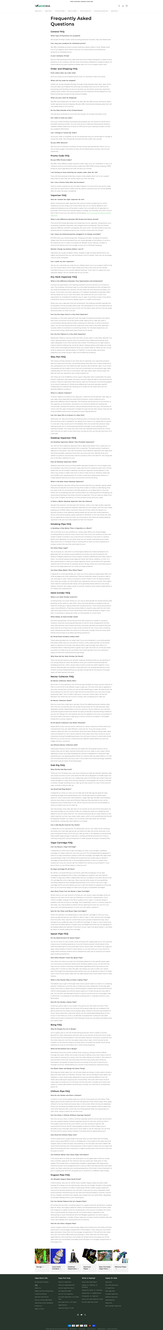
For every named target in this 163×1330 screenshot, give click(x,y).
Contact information (112, 1328)
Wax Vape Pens (110, 1291)
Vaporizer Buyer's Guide (66, 1308)
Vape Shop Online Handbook (44, 1303)
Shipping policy (101, 1328)
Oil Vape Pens (109, 1288)
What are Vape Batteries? (66, 1285)
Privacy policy (82, 1328)
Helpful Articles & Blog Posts (44, 1291)
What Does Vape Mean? (89, 1282)
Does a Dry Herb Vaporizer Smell (92, 1299)
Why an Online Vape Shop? (43, 1300)
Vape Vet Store (53, 1328)
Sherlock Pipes (87, 1268)
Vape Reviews (62, 1305)
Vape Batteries (110, 1300)
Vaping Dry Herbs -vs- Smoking (92, 1290)
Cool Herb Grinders (56, 1268)
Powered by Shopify (63, 1328)
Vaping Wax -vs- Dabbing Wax (91, 1293)
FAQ (36, 1285)
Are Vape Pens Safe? (64, 1291)
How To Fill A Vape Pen (65, 1294)
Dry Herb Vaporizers (111, 1285)
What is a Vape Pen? (64, 1282)
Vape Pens (108, 1282)
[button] (39, 11)
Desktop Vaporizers (72, 1268)
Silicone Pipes (120, 1267)
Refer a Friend (39, 1309)
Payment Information (42, 1297)
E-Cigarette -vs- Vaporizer (90, 1296)
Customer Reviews (41, 1294)
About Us (38, 1288)
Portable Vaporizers (111, 1294)
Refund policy (73, 1328)
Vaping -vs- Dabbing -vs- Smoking (90, 1286)
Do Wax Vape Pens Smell (90, 1302)
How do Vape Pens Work (66, 1288)
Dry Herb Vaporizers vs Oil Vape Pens (68, 1298)
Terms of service (91, 1328)
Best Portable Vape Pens (105, 1268)
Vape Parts (108, 1303)
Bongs (39, 1267)
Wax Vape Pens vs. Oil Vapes (67, 1302)
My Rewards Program (42, 1282)
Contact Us (38, 1306)
